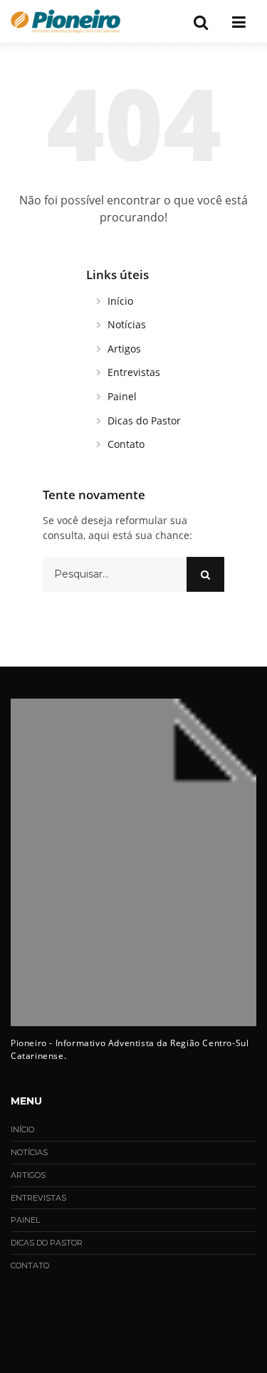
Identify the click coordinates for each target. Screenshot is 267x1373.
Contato (126, 444)
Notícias (127, 324)
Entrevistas (134, 372)
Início (120, 301)
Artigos (124, 348)
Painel (122, 396)
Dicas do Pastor (144, 420)
